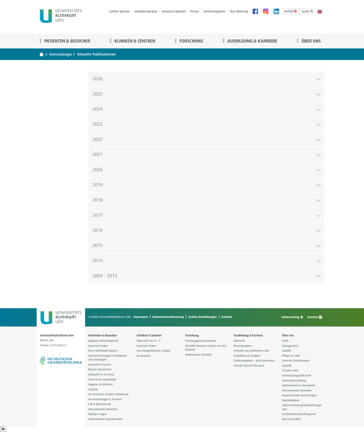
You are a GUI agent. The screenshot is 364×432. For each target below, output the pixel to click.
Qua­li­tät (93, 389)
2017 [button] (97, 215)
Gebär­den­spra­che (145, 11)
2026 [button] (97, 78)
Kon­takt (226, 317)
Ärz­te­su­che (143, 355)
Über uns (310, 41)
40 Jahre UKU (290, 370)
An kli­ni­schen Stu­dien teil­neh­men (108, 394)
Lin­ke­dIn (277, 12)
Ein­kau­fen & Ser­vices (101, 374)
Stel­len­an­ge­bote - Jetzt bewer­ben (254, 360)
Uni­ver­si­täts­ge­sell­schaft (296, 375)
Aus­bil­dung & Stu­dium (247, 355)
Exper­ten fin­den (98, 345)
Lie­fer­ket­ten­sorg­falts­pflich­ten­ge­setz (302, 407)
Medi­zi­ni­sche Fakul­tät (198, 354)
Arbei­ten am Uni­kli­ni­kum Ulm (251, 350)
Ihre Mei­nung (239, 11)
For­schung (190, 41)
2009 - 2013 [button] (104, 275)
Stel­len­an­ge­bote (214, 11)
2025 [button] (97, 93)
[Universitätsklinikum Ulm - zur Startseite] (41, 54)
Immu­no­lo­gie (60, 54)
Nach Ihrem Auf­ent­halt (102, 379)
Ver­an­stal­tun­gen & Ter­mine (105, 399)
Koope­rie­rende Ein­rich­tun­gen (299, 395)
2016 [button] (97, 230)
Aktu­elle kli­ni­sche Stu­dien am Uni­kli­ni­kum (206, 347)
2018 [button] (97, 200)
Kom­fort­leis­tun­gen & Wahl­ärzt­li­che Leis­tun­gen (107, 357)
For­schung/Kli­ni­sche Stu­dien (153, 350)
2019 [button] (97, 184)
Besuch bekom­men (99, 369)
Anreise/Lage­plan (174, 11)
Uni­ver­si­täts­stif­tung (294, 380)
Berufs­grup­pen (243, 345)
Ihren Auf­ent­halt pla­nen (102, 350)
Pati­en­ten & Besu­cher (66, 41)
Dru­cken (313, 317)
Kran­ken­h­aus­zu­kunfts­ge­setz (299, 414)
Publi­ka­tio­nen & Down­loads (298, 385)
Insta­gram (266, 12)
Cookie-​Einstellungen (202, 317)
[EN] (319, 11)
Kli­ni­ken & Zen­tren (134, 41)
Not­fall (289, 11)
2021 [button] (97, 154)
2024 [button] (97, 109)
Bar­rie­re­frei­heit (291, 419)
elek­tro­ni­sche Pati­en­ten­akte (105, 419)
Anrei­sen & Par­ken (99, 364)
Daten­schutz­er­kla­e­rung (168, 317)
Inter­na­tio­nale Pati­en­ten (103, 409)
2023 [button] (97, 124)
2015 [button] (97, 245)
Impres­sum (140, 317)
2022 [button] (97, 139)
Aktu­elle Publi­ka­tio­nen (96, 54)
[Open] (3, 429)
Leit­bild (286, 350)
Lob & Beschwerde (99, 404)
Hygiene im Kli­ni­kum (100, 384)
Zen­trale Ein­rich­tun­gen (295, 360)
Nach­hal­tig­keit (291, 400)
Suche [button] (306, 11)
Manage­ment (290, 345)
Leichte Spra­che (119, 11)
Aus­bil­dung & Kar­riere (251, 41)
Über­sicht (239, 340)
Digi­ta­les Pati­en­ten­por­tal (103, 340)
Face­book (255, 12)
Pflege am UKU (291, 355)
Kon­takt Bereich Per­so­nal (249, 365)
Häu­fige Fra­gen (97, 414)
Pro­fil (285, 340)
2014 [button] (97, 260)
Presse (194, 11)
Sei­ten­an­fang (290, 317)
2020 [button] (97, 169)
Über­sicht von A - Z (148, 340)
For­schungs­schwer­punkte (200, 340)
